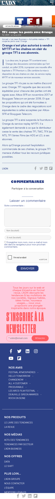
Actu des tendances (16, 439)
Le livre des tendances (18, 422)
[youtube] (11, 359)
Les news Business (19, 39)
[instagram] (36, 352)
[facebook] (18, 497)
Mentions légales (15, 492)
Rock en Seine (16, 398)
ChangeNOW (15, 379)
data (7, 461)
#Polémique (44, 26)
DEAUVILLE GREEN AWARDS (23, 394)
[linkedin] (30, 497)
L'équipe (9, 487)
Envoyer (27, 268)
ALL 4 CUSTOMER (18, 383)
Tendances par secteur (18, 444)
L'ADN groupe (12, 479)
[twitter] (24, 497)
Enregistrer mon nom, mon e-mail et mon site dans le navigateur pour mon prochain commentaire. (25, 244)
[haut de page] (50, 495)
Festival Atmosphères (21, 372)
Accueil (5, 39)
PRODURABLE (16, 387)
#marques (29, 26)
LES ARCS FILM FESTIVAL (21, 390)
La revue (9, 427)
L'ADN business (13, 448)
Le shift (9, 466)
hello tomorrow (19, 375)
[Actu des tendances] (8, 3)
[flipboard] (35, 497)
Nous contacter (14, 483)
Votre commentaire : (14, 205)
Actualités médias (12, 26)
